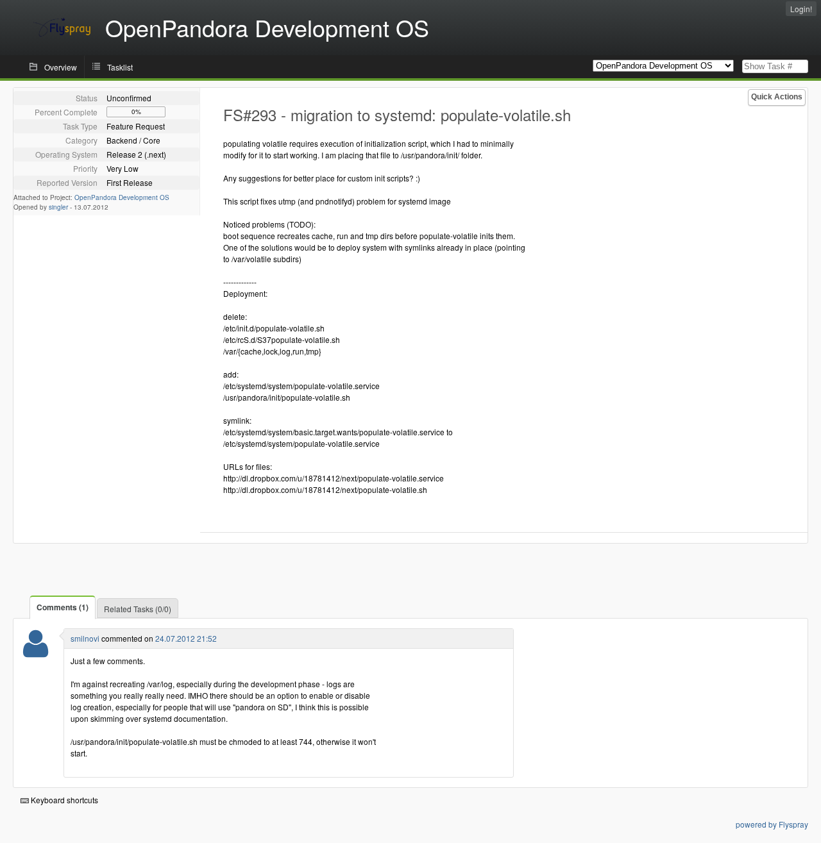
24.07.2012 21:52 (186, 638)
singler (58, 207)
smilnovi (85, 638)
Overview (60, 67)
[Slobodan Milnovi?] (35, 651)
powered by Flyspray (772, 824)
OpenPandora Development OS (121, 197)
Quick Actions (776, 96)
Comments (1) (63, 607)
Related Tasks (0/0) (137, 608)
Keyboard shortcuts (63, 799)
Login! (801, 8)
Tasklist (120, 67)
